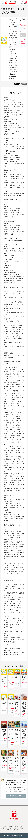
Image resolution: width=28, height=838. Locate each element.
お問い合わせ (19, 829)
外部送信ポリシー (22, 828)
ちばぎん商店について (19, 826)
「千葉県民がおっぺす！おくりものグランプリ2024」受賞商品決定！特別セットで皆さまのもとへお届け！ (16, 782)
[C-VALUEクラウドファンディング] (10, 2)
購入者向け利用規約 (7, 826)
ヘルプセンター (10, 829)
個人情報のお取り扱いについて (8, 828)
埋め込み (25, 83)
